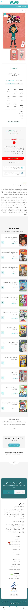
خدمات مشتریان (16, 559)
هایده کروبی (15, 92)
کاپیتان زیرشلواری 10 (12, 327)
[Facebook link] (17, 595)
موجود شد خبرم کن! (13, 158)
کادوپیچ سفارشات (15, 576)
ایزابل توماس (14, 68)
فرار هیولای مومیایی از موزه (10, 343)
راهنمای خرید (16, 573)
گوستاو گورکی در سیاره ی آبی (10, 282)
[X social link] (14, 595)
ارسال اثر (18, 554)
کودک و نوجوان (13, 422)
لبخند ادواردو (14, 373)
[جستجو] (2, 6)
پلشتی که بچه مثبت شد (11, 237)
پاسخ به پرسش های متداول (14, 569)
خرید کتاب (17, 539)
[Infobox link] (14, 485)
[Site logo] (14, 2)
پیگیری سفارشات (16, 564)
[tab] (24, 185)
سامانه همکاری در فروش (14, 544)
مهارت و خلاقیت (5, 422)
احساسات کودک (21, 114)
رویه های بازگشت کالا (15, 567)
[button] (23, 30)
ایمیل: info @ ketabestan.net (15, 532)
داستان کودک (21, 117)
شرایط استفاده (17, 562)
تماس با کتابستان (16, 549)
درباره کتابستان (16, 552)
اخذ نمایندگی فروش (15, 547)
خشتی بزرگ (21, 99)
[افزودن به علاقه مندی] (24, 10)
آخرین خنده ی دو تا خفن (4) (10, 312)
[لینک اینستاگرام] (11, 595)
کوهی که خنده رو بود (12, 388)
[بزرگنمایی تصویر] (22, 45)
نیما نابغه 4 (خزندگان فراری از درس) (10, 403)
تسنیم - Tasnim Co (13, 603)
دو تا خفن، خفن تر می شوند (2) (10, 297)
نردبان (8, 91)
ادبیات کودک (18, 424)
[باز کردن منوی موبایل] (26, 2)
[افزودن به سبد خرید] (3, 243)
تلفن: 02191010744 (17, 522)
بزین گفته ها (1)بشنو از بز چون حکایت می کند (9, 253)
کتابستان (18, 536)
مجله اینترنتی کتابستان (15, 542)
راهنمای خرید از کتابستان (14, 578)
